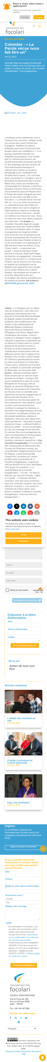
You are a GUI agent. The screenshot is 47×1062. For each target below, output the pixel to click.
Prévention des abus (31, 1051)
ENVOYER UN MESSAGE (23, 965)
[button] (43, 848)
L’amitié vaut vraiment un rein (21, 719)
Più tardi (24, 17)
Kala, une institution (18, 802)
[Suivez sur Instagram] (16, 1018)
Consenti (39, 17)
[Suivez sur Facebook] (10, 1018)
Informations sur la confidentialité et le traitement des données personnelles (23, 937)
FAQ (23, 1054)
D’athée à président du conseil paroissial (19, 761)
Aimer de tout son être (22, 667)
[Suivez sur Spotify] (19, 1022)
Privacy (9, 1051)
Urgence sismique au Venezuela (23, 847)
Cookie (17, 1051)
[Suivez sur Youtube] (26, 1018)
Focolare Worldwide (14, 39)
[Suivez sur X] (21, 1018)
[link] (10, 506)
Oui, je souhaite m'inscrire (24, 645)
